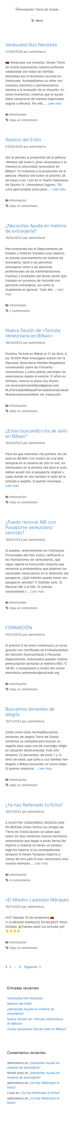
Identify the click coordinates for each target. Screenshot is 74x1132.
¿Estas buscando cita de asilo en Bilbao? (36, 1029)
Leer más (54, 103)
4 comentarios (20, 880)
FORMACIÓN (18, 627)
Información (18, 114)
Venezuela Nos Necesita (31, 44)
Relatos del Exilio (23, 139)
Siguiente (32, 967)
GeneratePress (37, 1126)
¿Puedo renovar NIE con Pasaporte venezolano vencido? (30, 527)
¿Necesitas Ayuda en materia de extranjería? (35, 228)
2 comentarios (20, 311)
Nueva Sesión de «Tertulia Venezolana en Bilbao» (32, 333)
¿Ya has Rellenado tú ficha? (34, 805)
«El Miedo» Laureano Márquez (37, 899)
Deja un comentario (24, 120)
